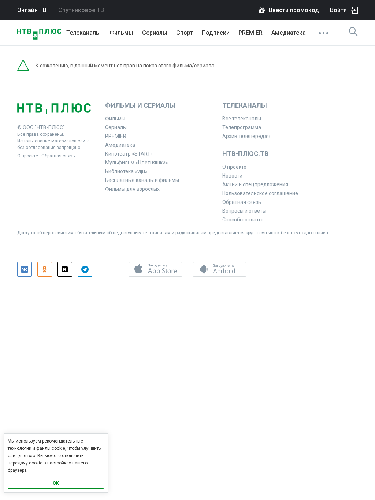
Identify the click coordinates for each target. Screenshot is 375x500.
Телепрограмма (241, 127)
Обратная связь (58, 155)
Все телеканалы (241, 119)
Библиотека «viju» (126, 171)
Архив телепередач (246, 136)
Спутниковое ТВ (81, 10)
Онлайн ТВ (32, 10)
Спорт (184, 32)
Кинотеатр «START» (129, 154)
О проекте (27, 155)
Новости (232, 176)
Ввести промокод (294, 10)
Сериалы (154, 32)
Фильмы (121, 32)
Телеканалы (83, 32)
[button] (155, 269)
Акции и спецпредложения (255, 184)
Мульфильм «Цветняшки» (136, 162)
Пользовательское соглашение (260, 193)
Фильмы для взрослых (132, 189)
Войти (338, 10)
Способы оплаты (242, 220)
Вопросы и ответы (244, 211)
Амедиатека (288, 32)
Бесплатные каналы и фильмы (142, 180)
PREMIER (250, 32)
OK (56, 483)
